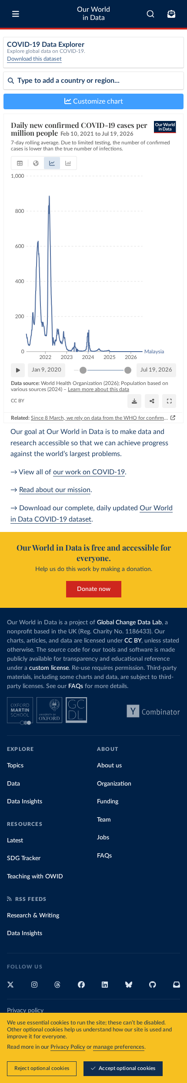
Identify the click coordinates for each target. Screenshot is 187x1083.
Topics (15, 766)
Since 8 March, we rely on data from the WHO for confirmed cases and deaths (100, 418)
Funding (107, 802)
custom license (49, 668)
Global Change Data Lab (129, 623)
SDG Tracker (23, 858)
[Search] (150, 13)
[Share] (152, 401)
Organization (114, 784)
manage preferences (118, 1047)
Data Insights (24, 802)
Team (104, 820)
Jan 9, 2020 (46, 370)
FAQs (75, 686)
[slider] (83, 370)
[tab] (20, 163)
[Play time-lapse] (18, 370)
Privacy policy (25, 1011)
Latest (15, 841)
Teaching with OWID (35, 877)
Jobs (103, 838)
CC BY (17, 400)
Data (13, 784)
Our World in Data (93, 13)
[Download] (134, 401)
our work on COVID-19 (89, 472)
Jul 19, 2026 (156, 370)
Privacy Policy (67, 1047)
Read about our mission (54, 489)
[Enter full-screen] (169, 401)
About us (109, 766)
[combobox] (150, 13)
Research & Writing (33, 916)
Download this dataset (34, 59)
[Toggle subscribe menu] (171, 14)
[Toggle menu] (15, 14)
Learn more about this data (98, 389)
